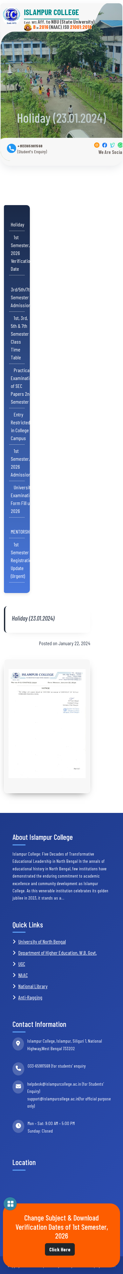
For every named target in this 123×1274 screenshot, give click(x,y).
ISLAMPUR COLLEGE (51, 12)
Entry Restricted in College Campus (20, 426)
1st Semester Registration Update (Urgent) (22, 560)
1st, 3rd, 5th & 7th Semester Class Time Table (20, 337)
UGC (21, 964)
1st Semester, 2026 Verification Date (21, 253)
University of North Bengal (42, 941)
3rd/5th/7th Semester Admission (21, 293)
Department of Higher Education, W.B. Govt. (57, 952)
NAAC (23, 975)
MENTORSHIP (22, 527)
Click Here (60, 1249)
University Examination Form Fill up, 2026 (22, 499)
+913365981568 (32, 148)
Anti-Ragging (30, 997)
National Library (33, 986)
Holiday (17, 220)
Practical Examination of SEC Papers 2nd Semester (22, 386)
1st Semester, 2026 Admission (21, 463)
